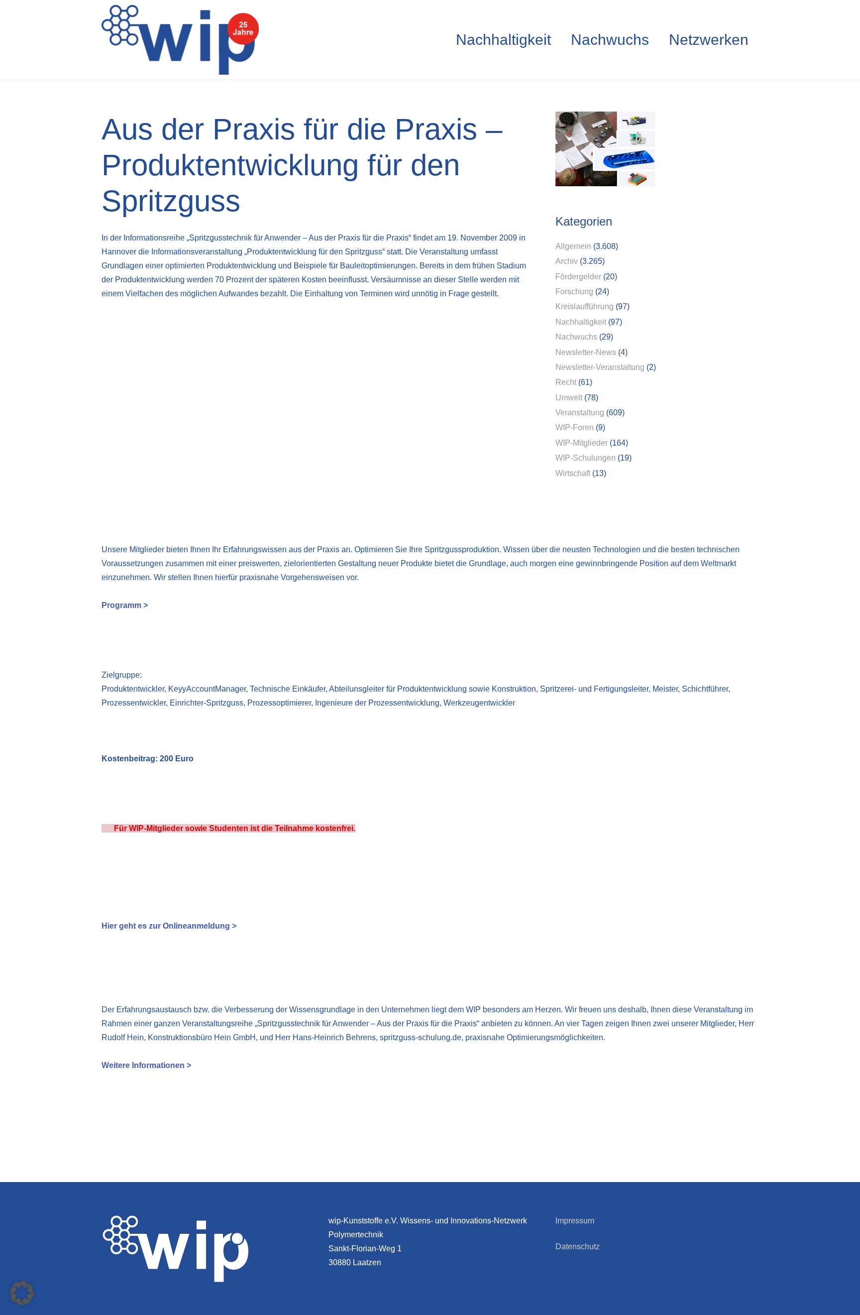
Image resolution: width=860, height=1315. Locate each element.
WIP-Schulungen (585, 458)
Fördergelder (578, 276)
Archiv (566, 261)
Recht (565, 382)
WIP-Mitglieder (581, 443)
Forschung (574, 291)
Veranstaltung (579, 412)
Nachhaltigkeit (580, 322)
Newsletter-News (585, 352)
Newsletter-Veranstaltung (600, 367)
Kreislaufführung (584, 306)
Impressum (574, 1220)
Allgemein (573, 246)
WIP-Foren (574, 427)
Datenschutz (577, 1246)
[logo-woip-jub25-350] (180, 40)
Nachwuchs (576, 337)
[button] (22, 1293)
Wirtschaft (572, 473)
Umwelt (568, 397)
